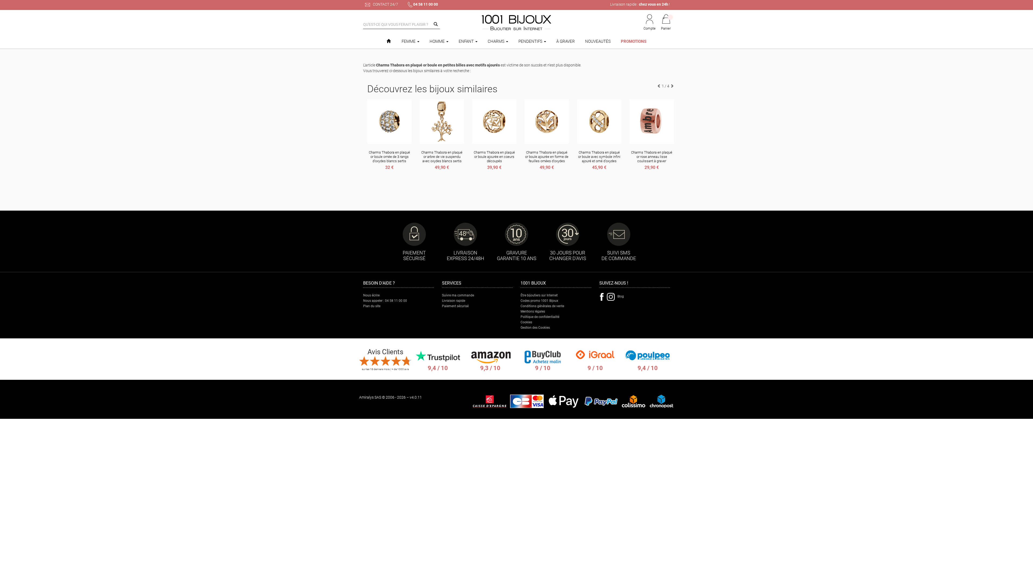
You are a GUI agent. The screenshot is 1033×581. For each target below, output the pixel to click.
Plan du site (371, 306)
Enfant (467, 41)
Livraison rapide (453, 301)
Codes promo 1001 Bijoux (539, 301)
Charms (496, 41)
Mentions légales (533, 311)
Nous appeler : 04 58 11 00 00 (385, 301)
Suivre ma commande (458, 295)
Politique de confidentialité (540, 317)
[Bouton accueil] (388, 41)
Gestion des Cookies (535, 328)
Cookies (526, 322)
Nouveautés (598, 41)
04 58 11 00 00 (425, 4)
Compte (649, 28)
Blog (620, 296)
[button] (666, 22)
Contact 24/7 (385, 4)
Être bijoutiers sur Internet (539, 295)
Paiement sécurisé (455, 306)
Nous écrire (371, 295)
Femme (409, 41)
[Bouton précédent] (659, 86)
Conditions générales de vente (542, 306)
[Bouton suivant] (672, 86)
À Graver (565, 41)
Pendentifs (530, 41)
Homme (438, 41)
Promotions (633, 41)
